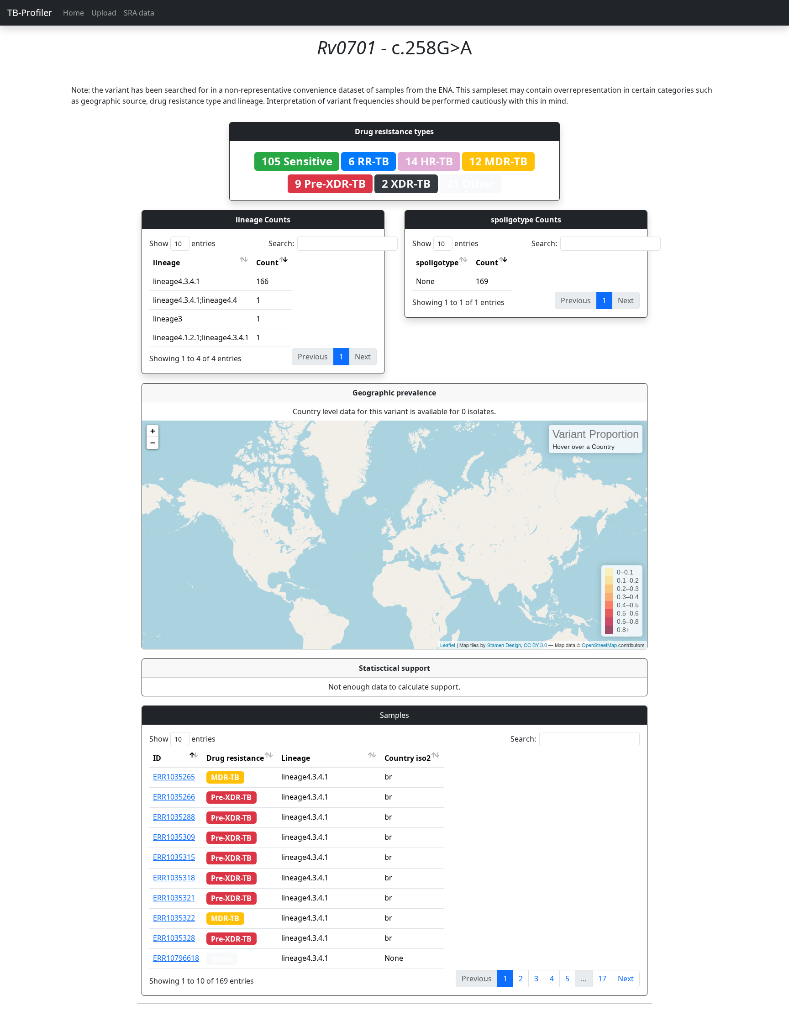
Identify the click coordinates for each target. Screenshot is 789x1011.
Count (267, 263)
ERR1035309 (174, 837)
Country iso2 (407, 758)
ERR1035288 (174, 817)
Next (626, 979)
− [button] (152, 443)
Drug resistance (235, 758)
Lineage (295, 758)
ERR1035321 (174, 898)
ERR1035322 (174, 918)
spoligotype (437, 263)
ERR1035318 (174, 878)
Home (73, 13)
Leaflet (447, 644)
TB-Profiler (29, 12)
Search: (281, 243)
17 (602, 979)
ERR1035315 (174, 857)
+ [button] (152, 431)
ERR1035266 (174, 797)
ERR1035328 (174, 938)
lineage (166, 263)
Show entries (182, 243)
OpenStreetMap (599, 644)
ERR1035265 (174, 777)
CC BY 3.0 (535, 644)
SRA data (139, 13)
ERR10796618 (176, 958)
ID (157, 758)
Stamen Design (504, 644)
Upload (103, 13)
